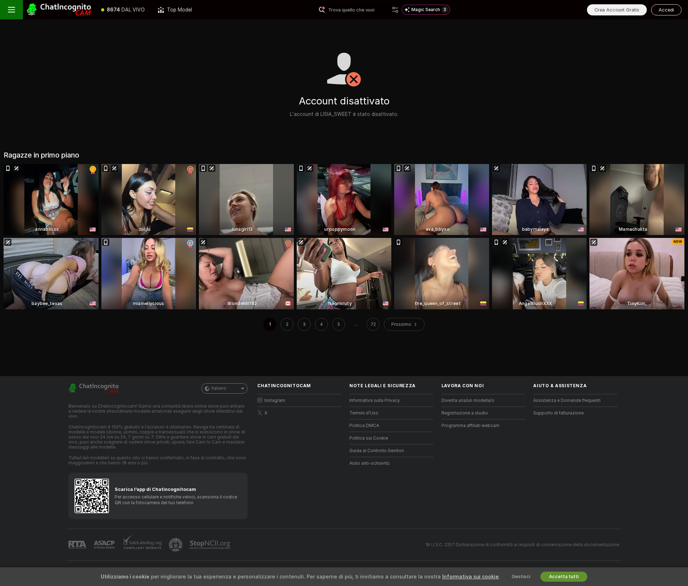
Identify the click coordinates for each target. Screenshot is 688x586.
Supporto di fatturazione (558, 413)
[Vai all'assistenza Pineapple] (176, 545)
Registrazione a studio (464, 413)
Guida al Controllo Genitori (376, 450)
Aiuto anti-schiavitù (369, 463)
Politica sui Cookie (368, 438)
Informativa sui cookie (470, 577)
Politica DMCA (364, 425)
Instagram (274, 400)
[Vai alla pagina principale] (59, 9)
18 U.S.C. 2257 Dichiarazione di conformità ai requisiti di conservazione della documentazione (522, 544)
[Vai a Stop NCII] (211, 544)
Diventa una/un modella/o (467, 400)
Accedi (666, 10)
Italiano (218, 388)
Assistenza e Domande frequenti (567, 400)
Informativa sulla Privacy (374, 400)
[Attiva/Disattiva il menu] (11, 9)
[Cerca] (395, 10)
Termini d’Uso (363, 413)
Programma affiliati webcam (470, 425)
